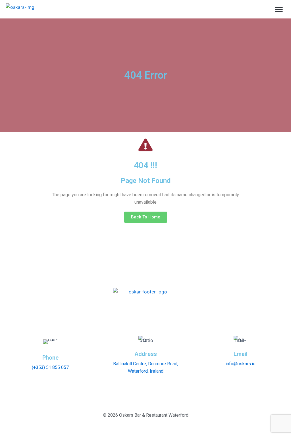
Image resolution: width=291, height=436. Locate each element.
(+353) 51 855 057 (50, 367)
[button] (279, 9)
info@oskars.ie (240, 363)
